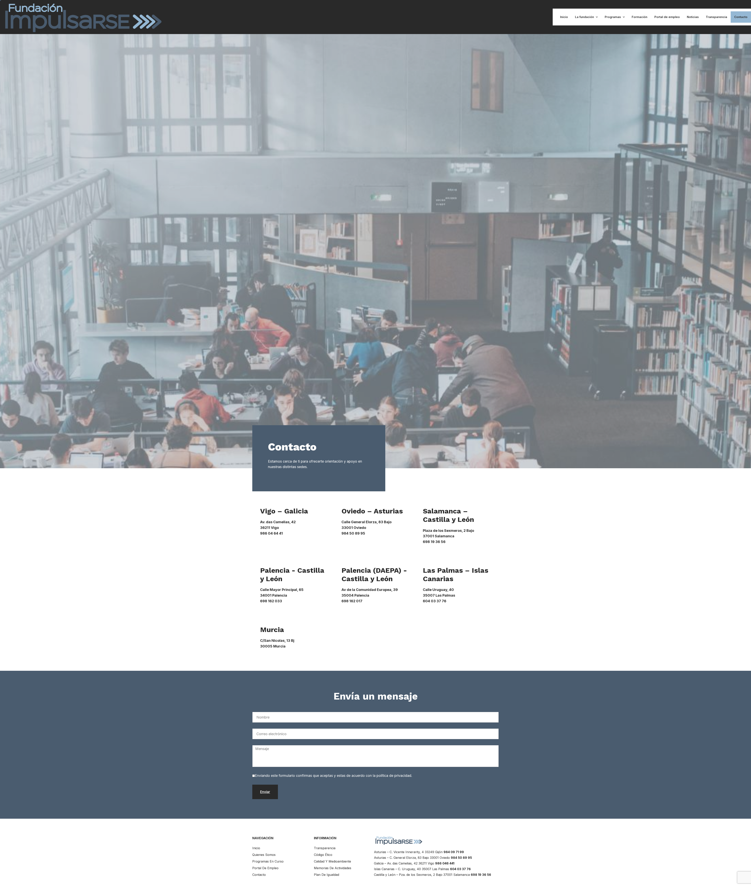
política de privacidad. (394, 775)
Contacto (740, 17)
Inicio (564, 17)
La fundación (584, 17)
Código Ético (323, 855)
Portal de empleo (667, 17)
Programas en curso (268, 861)
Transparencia (716, 17)
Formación (639, 17)
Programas (613, 17)
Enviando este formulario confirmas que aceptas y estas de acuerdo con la (333, 775)
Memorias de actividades (332, 868)
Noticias (693, 17)
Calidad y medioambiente (332, 861)
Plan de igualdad (326, 875)
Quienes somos (264, 855)
